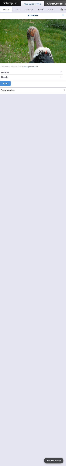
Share (5, 83)
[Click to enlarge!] (33, 41)
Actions (5, 72)
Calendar (29, 9)
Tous (17, 9)
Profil (40, 9)
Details (4, 77)
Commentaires (8, 90)
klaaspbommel (30, 66)
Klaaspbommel (32, 3)
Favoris (51, 9)
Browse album (53, 460)
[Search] (61, 9)
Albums (6, 9)
